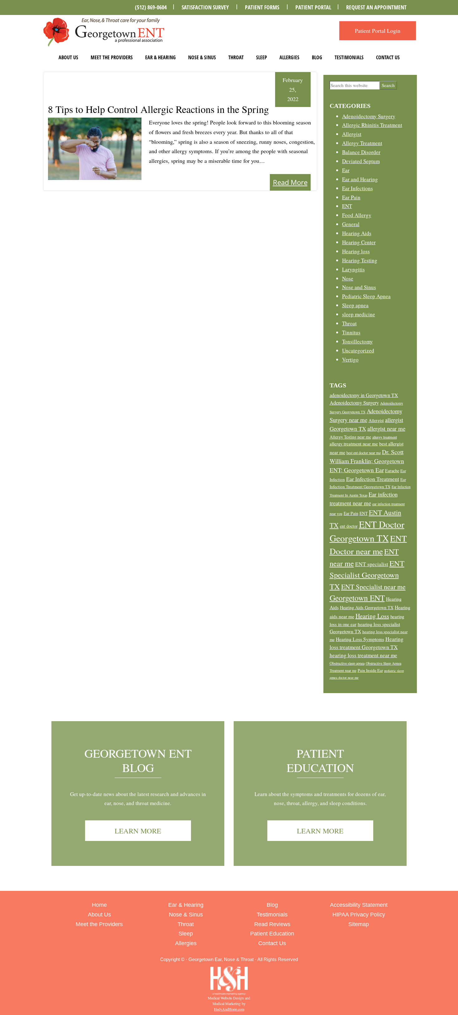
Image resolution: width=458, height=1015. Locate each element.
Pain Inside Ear (370, 670)
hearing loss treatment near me (363, 655)
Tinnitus (351, 332)
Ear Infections (357, 188)
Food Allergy (356, 215)
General (351, 224)
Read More (290, 182)
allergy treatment (384, 437)
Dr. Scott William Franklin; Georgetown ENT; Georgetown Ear (367, 461)
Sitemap (358, 924)
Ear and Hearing (360, 179)
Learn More (138, 830)
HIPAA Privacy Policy (358, 914)
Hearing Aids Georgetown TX (367, 607)
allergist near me (386, 428)
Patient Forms (262, 7)
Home (99, 905)
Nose (347, 278)
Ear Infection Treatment (372, 479)
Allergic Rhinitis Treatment (372, 125)
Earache (392, 471)
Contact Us (388, 57)
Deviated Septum (361, 161)
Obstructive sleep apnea (347, 663)
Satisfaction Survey (205, 7)
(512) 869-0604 (151, 7)
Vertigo (350, 359)
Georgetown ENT (357, 597)
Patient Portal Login (377, 30)
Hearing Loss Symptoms (360, 639)
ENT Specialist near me (373, 586)
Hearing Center (359, 242)
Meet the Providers (112, 57)
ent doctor (349, 526)
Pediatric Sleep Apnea (366, 296)
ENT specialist (371, 564)
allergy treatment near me (354, 443)
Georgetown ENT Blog (138, 760)
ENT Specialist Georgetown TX (367, 574)
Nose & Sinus (202, 57)
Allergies (289, 57)
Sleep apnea (355, 305)
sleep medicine (358, 314)
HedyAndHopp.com (229, 1009)
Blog (317, 57)
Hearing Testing (359, 260)
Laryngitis (353, 269)
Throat (236, 57)
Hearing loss (356, 251)
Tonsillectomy (357, 341)
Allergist (351, 134)
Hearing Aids (356, 233)
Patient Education (320, 760)
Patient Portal (313, 7)
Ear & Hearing (160, 57)
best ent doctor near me (363, 452)
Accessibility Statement (359, 905)
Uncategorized (358, 350)
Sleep (261, 57)
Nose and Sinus (359, 287)
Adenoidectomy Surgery (368, 116)
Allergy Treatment (362, 143)
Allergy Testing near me (350, 437)
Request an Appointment (376, 7)
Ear (346, 170)
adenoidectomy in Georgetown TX (364, 395)
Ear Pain (351, 197)
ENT (347, 206)
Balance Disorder (361, 152)
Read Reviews (272, 924)
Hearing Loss (372, 616)
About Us (68, 57)
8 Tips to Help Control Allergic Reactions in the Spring (158, 109)
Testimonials (349, 57)
